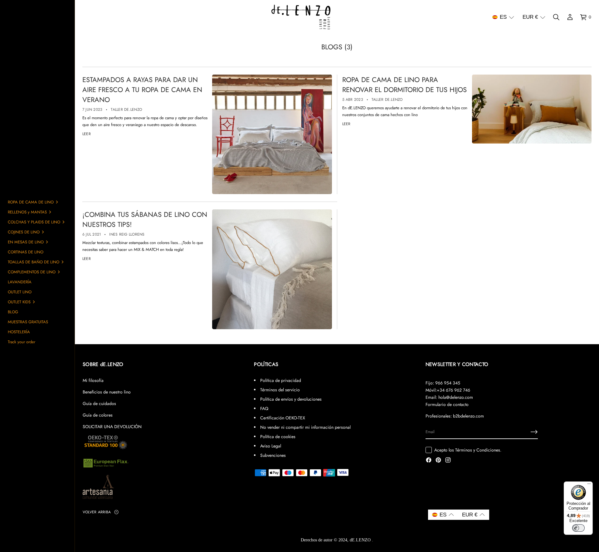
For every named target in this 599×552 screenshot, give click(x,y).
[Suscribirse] (534, 432)
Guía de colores (98, 415)
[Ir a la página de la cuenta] (570, 17)
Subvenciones (273, 455)
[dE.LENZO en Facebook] (429, 460)
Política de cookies (277, 436)
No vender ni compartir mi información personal (305, 427)
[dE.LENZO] (300, 17)
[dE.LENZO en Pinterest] (438, 460)
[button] (503, 17)
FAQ (264, 408)
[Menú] (589, 485)
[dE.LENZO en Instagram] (448, 460)
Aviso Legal (270, 446)
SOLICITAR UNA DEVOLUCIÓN (112, 426)
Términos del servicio (280, 390)
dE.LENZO (361, 540)
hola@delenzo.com (455, 397)
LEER (86, 134)
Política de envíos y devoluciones (291, 399)
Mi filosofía (93, 380)
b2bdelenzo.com (468, 416)
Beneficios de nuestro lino (107, 392)
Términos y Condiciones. (478, 450)
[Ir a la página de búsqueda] (556, 17)
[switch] (578, 528)
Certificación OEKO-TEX (282, 418)
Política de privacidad (280, 380)
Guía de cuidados (99, 403)
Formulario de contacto (447, 404)
